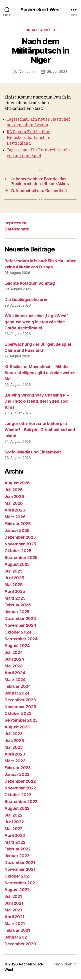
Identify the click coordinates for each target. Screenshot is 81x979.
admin (31, 71)
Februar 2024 (17, 686)
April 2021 (14, 916)
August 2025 (17, 564)
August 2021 (16, 889)
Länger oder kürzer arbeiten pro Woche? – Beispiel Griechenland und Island (39, 429)
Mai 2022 (13, 828)
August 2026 (17, 483)
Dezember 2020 (20, 943)
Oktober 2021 (17, 876)
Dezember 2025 (20, 537)
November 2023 (20, 706)
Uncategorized (40, 30)
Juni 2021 (13, 903)
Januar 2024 (16, 693)
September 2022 (20, 801)
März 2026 (15, 516)
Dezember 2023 (20, 699)
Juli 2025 (13, 571)
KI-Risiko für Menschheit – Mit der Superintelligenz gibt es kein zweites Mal (39, 372)
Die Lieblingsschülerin (25, 299)
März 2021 (14, 923)
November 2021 (20, 869)
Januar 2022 (16, 855)
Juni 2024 (14, 659)
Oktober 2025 (18, 550)
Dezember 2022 (20, 781)
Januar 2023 (16, 774)
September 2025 (21, 557)
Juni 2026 (14, 496)
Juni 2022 (14, 821)
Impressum (15, 223)
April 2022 (14, 835)
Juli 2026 (13, 489)
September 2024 (21, 638)
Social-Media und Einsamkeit (32, 452)
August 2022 (16, 808)
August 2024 (17, 645)
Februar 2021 (17, 930)
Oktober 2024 (18, 632)
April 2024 (14, 672)
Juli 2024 (13, 652)
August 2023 (17, 727)
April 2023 (14, 754)
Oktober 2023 (18, 713)
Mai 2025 (13, 584)
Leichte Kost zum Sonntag (29, 283)
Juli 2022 (13, 815)
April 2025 (14, 591)
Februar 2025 (17, 605)
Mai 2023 (13, 747)
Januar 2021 (16, 937)
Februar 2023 (17, 767)
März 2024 (15, 679)
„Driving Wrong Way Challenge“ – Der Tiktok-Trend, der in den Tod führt (36, 401)
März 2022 (14, 842)
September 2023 (21, 720)
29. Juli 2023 (57, 71)
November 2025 (20, 544)
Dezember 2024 (20, 618)
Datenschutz (16, 229)
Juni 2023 (14, 740)
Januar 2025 (16, 611)
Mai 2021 (13, 910)
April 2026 (14, 510)
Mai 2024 (13, 666)
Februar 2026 (17, 523)
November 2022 (20, 788)
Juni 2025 (14, 577)
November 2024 (20, 625)
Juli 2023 (13, 733)
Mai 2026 (13, 503)
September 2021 (20, 882)
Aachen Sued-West (40, 9)
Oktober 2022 (17, 794)
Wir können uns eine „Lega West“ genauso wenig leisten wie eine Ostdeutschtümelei (36, 321)
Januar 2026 (16, 530)
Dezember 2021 (19, 862)
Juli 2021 (13, 896)
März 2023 (15, 760)
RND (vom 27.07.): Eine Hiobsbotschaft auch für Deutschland (29, 137)
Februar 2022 (17, 849)
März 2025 (15, 598)
